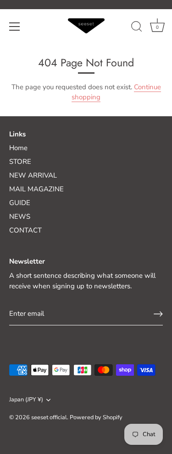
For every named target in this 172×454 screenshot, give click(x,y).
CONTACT (25, 230)
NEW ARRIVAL (33, 175)
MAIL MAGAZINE (36, 189)
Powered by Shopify (96, 417)
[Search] (137, 28)
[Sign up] (158, 314)
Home (18, 147)
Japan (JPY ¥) (26, 400)
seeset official (49, 417)
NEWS (19, 216)
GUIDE (19, 202)
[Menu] (15, 26)
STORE (20, 161)
